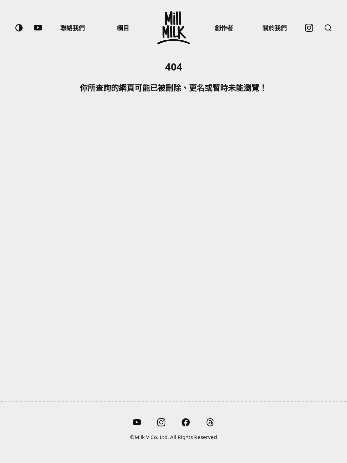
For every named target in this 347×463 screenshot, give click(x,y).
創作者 (224, 27)
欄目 (123, 27)
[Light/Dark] (19, 28)
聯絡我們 (72, 27)
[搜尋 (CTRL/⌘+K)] (328, 28)
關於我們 (274, 27)
